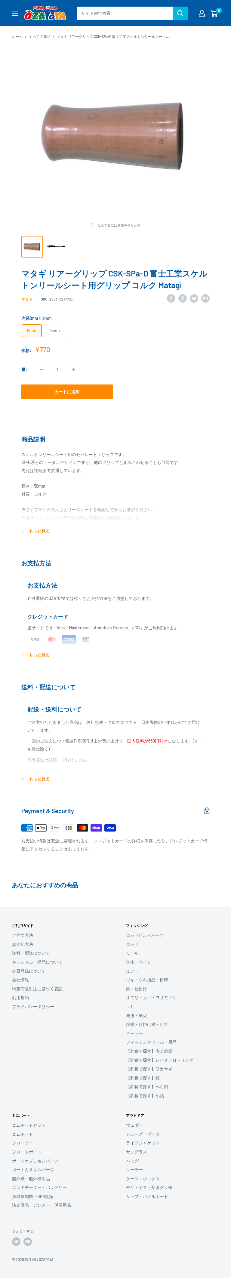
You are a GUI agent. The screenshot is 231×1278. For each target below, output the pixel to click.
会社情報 (20, 979)
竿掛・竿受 (136, 1015)
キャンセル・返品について (37, 962)
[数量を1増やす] (73, 369)
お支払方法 (22, 944)
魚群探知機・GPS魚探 (32, 1196)
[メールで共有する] (205, 298)
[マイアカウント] (202, 13)
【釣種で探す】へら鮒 (147, 1086)
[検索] (180, 13)
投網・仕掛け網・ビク (147, 1024)
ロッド (132, 944)
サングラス (136, 1151)
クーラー (134, 1033)
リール (132, 952)
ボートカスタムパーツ (33, 1169)
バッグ (132, 1160)
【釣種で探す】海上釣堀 (149, 1051)
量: (24, 369)
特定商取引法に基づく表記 (37, 988)
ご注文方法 (22, 935)
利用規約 (20, 997)
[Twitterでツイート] (194, 298)
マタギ (26, 299)
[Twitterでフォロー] (16, 1241)
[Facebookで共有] (171, 298)
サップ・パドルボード (147, 1196)
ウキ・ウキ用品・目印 (147, 979)
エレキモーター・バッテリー (39, 1187)
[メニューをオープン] (15, 13)
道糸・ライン (138, 962)
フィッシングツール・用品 (151, 1042)
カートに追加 (67, 391)
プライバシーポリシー (33, 1006)
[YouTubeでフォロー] (27, 1241)
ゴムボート (22, 1134)
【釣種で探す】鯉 (143, 1077)
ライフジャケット (143, 1142)
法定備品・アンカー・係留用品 (41, 1205)
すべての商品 (40, 36)
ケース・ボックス (143, 1178)
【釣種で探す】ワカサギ (149, 1068)
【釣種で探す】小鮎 (145, 1095)
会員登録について (29, 971)
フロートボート (27, 1151)
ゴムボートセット (29, 1125)
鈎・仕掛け (136, 988)
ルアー (132, 971)
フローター (22, 1142)
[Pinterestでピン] (182, 298)
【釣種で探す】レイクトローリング (159, 1060)
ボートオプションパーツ (35, 1160)
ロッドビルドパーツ (145, 935)
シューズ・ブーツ (143, 1134)
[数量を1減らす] (41, 369)
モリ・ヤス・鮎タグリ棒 (149, 1187)
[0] (214, 13)
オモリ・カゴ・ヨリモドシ (151, 997)
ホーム (17, 36)
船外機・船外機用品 (31, 1178)
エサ (130, 1006)
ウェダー (134, 1125)
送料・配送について (31, 952)
